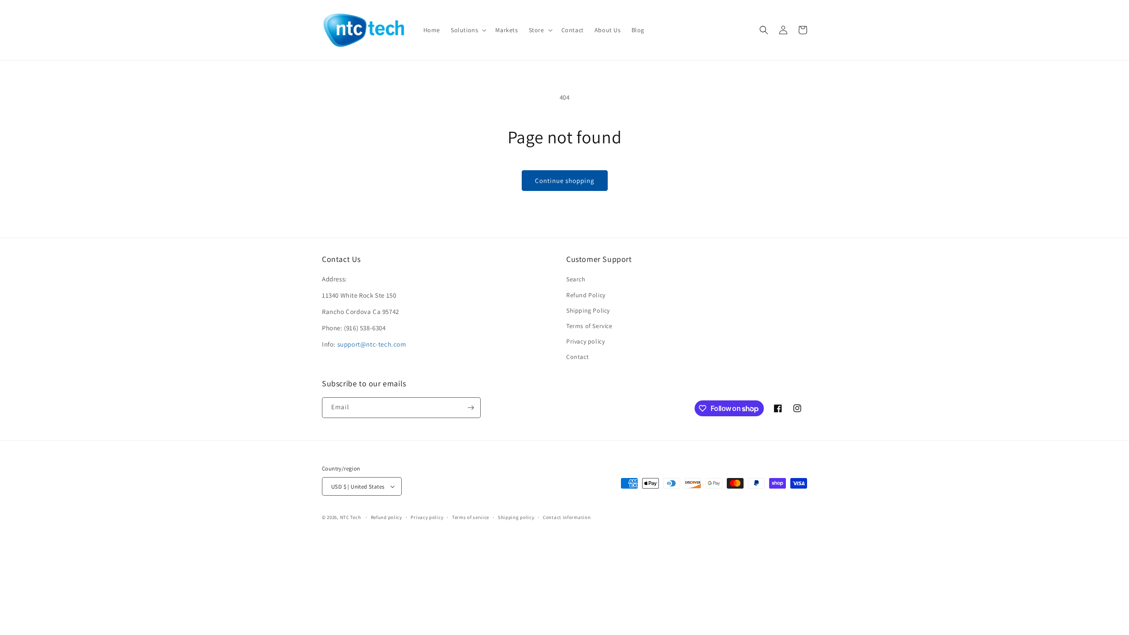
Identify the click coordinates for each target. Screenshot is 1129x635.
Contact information (567, 517)
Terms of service (470, 517)
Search (576, 279)
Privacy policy (585, 341)
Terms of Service (589, 326)
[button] (467, 30)
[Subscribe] (470, 407)
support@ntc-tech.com (371, 344)
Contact (577, 357)
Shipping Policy (588, 310)
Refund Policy (586, 295)
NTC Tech (350, 517)
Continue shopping (564, 180)
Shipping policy (516, 517)
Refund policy (386, 517)
